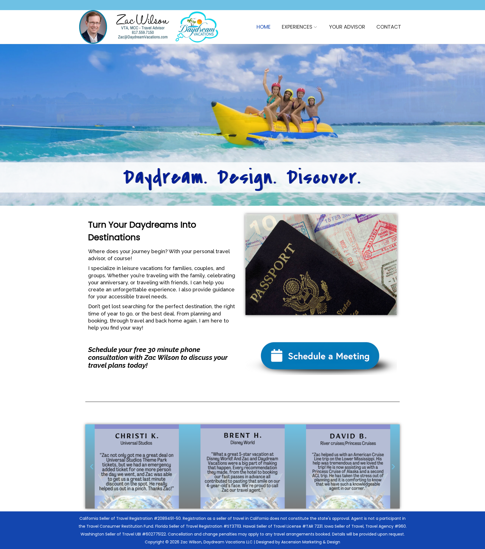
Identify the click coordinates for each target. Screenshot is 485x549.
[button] (91, 466)
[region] (242, 125)
